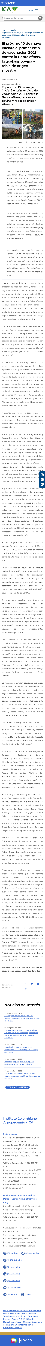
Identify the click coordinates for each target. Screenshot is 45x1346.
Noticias (13, 30)
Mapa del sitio (29, 1313)
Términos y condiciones (14, 1316)
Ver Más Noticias (17, 1087)
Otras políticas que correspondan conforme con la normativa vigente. (22, 1325)
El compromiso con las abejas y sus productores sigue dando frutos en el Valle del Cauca (21, 1018)
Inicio (4, 30)
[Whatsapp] (25, 988)
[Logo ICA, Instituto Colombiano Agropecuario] (10, 10)
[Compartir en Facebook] (25, 983)
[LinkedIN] (37, 983)
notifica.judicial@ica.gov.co (15, 1238)
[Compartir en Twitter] (31, 983)
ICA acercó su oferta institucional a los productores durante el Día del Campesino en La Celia (22, 1076)
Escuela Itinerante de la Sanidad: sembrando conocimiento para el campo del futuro (21, 1049)
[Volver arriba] (40, 1330)
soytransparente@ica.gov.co (22, 1246)
